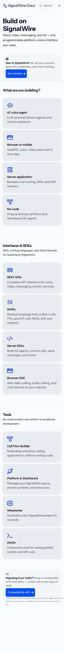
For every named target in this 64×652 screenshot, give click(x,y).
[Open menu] (59, 6)
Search (48, 5)
